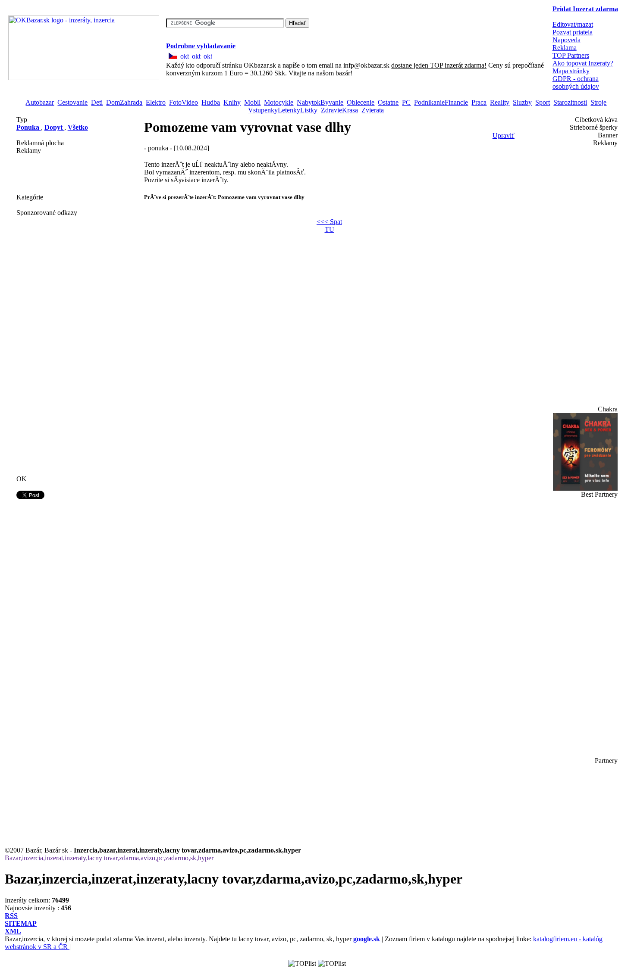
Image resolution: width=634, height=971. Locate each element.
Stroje (598, 102)
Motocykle (278, 102)
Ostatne (388, 102)
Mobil (252, 102)
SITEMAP (21, 923)
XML (13, 931)
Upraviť (504, 135)
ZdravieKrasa (339, 110)
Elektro (156, 102)
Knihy (232, 102)
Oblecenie (360, 102)
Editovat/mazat (572, 24)
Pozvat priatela (572, 32)
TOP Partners (570, 55)
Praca (478, 102)
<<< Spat (329, 221)
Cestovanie (72, 102)
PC (406, 102)
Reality (499, 102)
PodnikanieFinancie (441, 102)
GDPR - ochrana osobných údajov (575, 82)
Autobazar (39, 102)
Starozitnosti (570, 102)
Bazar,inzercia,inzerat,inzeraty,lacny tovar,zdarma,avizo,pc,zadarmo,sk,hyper (109, 858)
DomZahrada (124, 102)
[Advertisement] (59, 174)
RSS (11, 915)
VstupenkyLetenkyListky (282, 110)
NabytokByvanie (320, 102)
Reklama (564, 47)
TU (329, 229)
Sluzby (522, 102)
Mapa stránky (571, 71)
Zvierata (372, 110)
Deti (97, 102)
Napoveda (566, 40)
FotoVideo (183, 102)
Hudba (210, 102)
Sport (542, 102)
